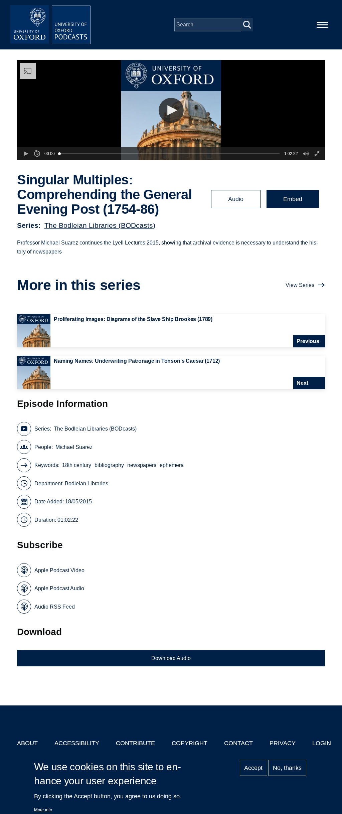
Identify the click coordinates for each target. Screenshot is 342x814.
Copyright (189, 743)
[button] (171, 110)
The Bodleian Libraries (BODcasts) (99, 225)
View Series (300, 285)
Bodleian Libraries (86, 483)
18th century (76, 465)
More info (43, 809)
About (27, 743)
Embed (292, 199)
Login (321, 743)
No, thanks (287, 768)
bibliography (109, 465)
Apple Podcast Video (59, 570)
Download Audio (171, 658)
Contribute (135, 743)
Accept (253, 768)
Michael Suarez (74, 447)
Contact (238, 743)
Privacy (283, 743)
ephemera (172, 465)
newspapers (141, 465)
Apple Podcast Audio (59, 588)
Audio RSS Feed (54, 607)
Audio (235, 199)
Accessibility (76, 743)
